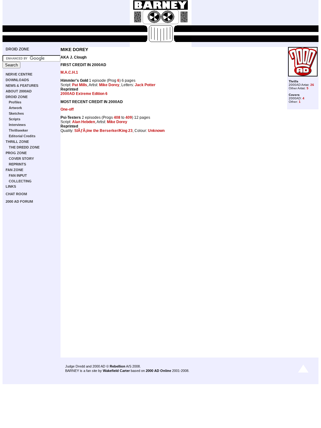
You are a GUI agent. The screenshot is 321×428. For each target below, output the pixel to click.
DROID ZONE (17, 49)
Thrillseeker (18, 130)
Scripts (14, 119)
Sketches (16, 113)
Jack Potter (145, 85)
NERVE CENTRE (19, 74)
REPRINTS (17, 164)
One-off (67, 109)
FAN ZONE (14, 170)
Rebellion (117, 366)
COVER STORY (21, 158)
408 (117, 117)
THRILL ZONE (17, 142)
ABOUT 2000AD (19, 91)
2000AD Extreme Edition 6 (84, 93)
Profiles (15, 102)
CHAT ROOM (16, 194)
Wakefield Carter (116, 371)
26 (312, 84)
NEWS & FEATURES (22, 85)
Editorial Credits (22, 136)
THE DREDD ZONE (24, 147)
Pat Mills (79, 85)
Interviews (17, 125)
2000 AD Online (158, 371)
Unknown (156, 130)
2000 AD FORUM (19, 201)
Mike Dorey (109, 85)
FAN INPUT (18, 175)
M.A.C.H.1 (69, 72)
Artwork (15, 108)
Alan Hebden (83, 122)
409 (128, 117)
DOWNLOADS (17, 80)
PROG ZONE (16, 153)
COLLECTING (20, 181)
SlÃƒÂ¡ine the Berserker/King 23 (103, 130)
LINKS (11, 186)
